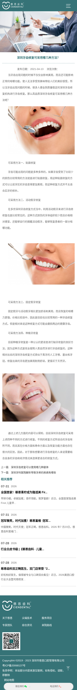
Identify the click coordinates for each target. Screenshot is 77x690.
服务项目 (47, 617)
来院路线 (47, 625)
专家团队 (7, 625)
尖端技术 (27, 617)
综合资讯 (27, 625)
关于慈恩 (7, 617)
